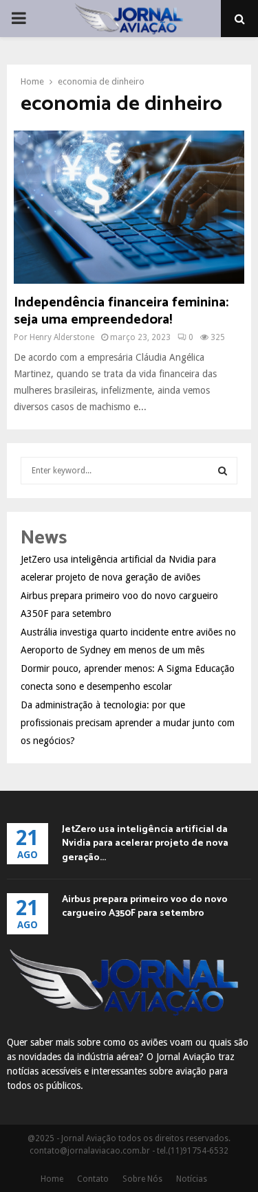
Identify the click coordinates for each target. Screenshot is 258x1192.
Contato (93, 1179)
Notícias (191, 1179)
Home (52, 1179)
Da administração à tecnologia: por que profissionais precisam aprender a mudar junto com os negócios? (128, 722)
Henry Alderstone (62, 337)
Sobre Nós (142, 1179)
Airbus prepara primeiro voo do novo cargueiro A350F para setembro (145, 906)
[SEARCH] (222, 470)
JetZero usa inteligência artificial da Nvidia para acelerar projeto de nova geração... (145, 843)
